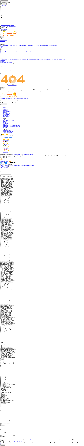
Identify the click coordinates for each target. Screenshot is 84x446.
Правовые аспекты (6, 122)
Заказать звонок (4, 104)
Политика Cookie (16, 165)
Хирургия (28, 51)
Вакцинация (44, 51)
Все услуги (2, 51)
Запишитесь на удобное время (6, 154)
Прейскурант (5, 127)
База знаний (2, 60)
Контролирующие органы (41, 45)
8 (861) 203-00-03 (21, 98)
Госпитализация (6, 114)
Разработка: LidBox (4, 166)
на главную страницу (12, 85)
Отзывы (2, 45)
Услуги (1, 47)
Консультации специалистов (10, 51)
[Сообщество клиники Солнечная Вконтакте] (10, 163)
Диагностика (18, 51)
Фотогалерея (18, 45)
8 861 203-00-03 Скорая (19, 63)
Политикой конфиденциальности (14, 439)
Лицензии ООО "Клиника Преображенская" (11, 126)
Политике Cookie (22, 443)
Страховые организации (31, 59)
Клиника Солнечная (7, 130)
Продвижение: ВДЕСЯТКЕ (5, 167)
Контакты (2, 61)
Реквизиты (23, 45)
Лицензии (5, 112)
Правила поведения (15, 59)
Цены (1, 53)
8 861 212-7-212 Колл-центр (7, 63)
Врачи (1, 46)
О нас (4, 119)
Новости (10, 45)
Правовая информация (24, 165)
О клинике (2, 41)
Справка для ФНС (49, 59)
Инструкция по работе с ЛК (59, 59)
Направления (3, 52)
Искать (2, 88)
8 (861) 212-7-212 (6, 98)
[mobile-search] (2, 37)
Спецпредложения (6, 113)
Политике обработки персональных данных (9, 443)
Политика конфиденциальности (52, 45)
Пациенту (2, 54)
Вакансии (14, 45)
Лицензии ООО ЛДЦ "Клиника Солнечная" (11, 125)
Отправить (3, 425)
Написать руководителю (30, 45)
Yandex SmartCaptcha (18, 441)
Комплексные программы (52, 51)
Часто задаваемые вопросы (5, 59)
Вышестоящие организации (8, 120)
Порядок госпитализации (41, 59)
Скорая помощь (33, 51)
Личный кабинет (6, 116)
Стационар (24, 51)
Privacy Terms (31, 165)
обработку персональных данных (14, 428)
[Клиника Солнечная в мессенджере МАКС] (2, 163)
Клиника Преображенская (8, 131)
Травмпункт (39, 51)
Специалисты (5, 110)
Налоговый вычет (22, 59)
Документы (6, 45)
